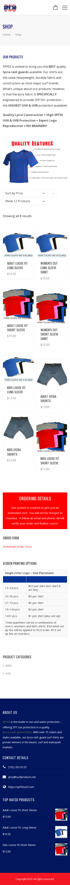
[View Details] (18, 242)
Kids (8, 673)
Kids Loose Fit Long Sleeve (16, 389)
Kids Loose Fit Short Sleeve (50, 460)
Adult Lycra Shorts (48, 398)
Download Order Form (17, 546)
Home (7, 34)
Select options (20, 270)
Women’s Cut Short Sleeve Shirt (49, 334)
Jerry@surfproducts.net (22, 777)
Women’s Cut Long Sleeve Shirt (49, 267)
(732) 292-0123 (17, 767)
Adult (8, 665)
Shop (18, 34)
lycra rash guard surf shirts (43, 737)
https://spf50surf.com (21, 787)
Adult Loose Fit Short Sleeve (17, 327)
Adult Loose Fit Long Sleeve (17, 265)
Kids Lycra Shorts (14, 451)
